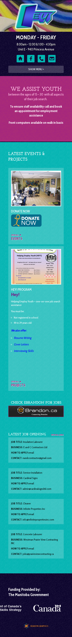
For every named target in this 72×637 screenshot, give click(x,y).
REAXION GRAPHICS (39, 626)
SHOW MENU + (36, 69)
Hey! (15, 294)
